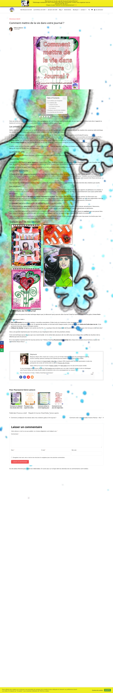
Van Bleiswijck (89, 196)
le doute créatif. (32, 180)
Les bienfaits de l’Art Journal (55, 112)
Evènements (67, 9)
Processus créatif (14, 19)
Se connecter (99, 9)
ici (51, 5)
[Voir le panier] (92, 10)
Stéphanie (21, 27)
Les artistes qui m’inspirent (55, 101)
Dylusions (34, 208)
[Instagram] (24, 377)
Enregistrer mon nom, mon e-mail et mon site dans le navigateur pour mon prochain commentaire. (39, 457)
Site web (74, 450)
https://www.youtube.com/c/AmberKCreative (74, 135)
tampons (50, 213)
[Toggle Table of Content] (63, 98)
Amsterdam (78, 198)
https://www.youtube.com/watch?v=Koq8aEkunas (85, 139)
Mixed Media (45, 413)
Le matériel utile (52, 103)
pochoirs (86, 211)
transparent (33, 174)
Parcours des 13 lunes (63, 363)
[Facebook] (20, 377)
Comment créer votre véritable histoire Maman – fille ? (85, 418)
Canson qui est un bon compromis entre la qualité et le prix (53, 167)
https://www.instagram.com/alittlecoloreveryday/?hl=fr (71, 142)
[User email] (32, 377)
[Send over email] (2, 350)
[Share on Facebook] (2, 343)
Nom (12, 450)
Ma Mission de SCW (26, 9)
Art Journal (37, 413)
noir (16, 174)
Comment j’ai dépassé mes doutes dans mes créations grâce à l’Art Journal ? (33, 418)
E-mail (43, 450)
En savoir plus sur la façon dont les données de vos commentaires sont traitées (64, 469)
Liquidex (70, 198)
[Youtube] (28, 377)
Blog (60, 9)
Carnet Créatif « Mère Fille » (50, 361)
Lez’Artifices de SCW (39, 9)
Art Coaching (48, 368)
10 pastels (14, 193)
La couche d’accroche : (55, 106)
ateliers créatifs (54, 365)
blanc (21, 174)
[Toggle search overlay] (89, 10)
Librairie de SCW (52, 9)
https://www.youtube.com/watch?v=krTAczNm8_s (87, 137)
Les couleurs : (53, 108)
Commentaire (15, 434)
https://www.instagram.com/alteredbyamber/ (66, 141)
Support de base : (54, 104)
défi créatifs (64, 365)
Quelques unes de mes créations (56, 110)
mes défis (66, 335)
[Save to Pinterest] (2, 346)
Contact (83, 9)
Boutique (75, 9)
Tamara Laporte (54, 413)
